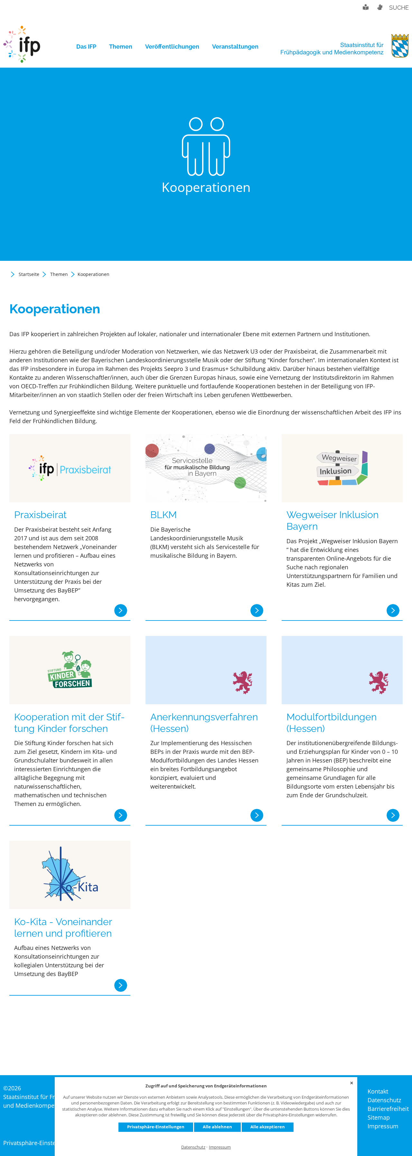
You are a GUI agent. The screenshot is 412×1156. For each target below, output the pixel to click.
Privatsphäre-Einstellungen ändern (50, 1143)
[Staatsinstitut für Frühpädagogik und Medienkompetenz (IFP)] (21, 47)
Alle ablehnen (217, 1127)
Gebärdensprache (379, 7)
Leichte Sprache (365, 7)
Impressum (220, 1147)
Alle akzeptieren (267, 1127)
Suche (399, 7)
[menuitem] (89, 47)
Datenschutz (193, 1147)
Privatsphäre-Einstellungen (155, 1127)
